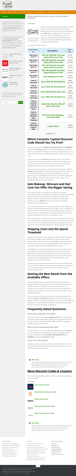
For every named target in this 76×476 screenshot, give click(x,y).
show (53, 133)
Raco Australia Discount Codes (45, 406)
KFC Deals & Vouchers (7, 449)
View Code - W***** (33, 61)
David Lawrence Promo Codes (44, 413)
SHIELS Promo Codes (41, 399)
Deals (14, 12)
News (9, 12)
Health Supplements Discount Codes (36, 452)
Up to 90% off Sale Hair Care (53, 92)
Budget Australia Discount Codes (35, 450)
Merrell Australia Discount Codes (45, 392)
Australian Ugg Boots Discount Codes (15, 69)
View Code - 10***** (33, 71)
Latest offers (53, 126)
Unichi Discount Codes (32, 454)
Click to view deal (33, 82)
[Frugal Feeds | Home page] (7, 5)
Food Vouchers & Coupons (25, 12)
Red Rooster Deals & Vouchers (10, 454)
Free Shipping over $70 (53, 76)
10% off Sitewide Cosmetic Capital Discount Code (53, 56)
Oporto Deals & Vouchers (8, 456)
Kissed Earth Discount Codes (15, 54)
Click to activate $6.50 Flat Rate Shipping (33, 116)
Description (53, 50)
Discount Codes (52, 12)
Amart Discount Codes (42, 385)
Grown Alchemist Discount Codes (35, 443)
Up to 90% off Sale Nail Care (53, 97)
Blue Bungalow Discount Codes (13, 83)
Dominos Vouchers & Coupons (10, 443)
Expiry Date (69, 51)
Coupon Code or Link (33, 51)
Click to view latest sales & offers (34, 126)
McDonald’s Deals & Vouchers (10, 447)
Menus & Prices (40, 12)
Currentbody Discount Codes (15, 76)
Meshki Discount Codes (33, 456)
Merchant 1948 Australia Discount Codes (37, 449)
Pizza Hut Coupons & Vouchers (10, 450)
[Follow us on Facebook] (22, 16)
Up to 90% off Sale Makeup (53, 81)
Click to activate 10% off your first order (33, 105)
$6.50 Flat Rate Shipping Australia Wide (53, 116)
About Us (62, 12)
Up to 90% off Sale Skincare (53, 86)
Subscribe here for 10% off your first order (53, 105)
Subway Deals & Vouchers (9, 452)
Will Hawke (35, 360)
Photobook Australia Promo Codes (36, 459)
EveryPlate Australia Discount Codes (36, 458)
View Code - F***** (33, 76)
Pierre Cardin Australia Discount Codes (15, 62)
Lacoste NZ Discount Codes (34, 445)
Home (4, 12)
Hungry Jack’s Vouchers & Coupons (11, 445)
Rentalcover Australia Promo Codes (36, 447)
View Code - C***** (33, 56)
